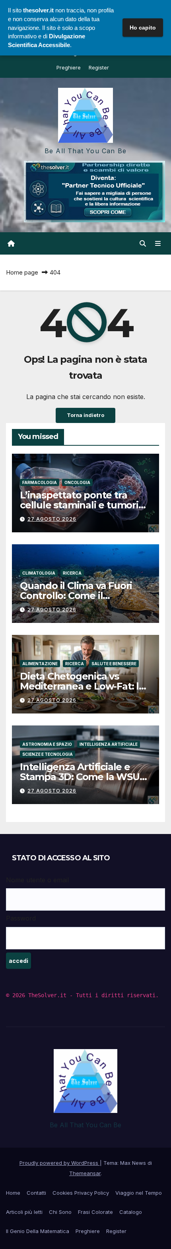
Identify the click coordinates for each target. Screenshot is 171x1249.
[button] (143, 243)
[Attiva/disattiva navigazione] (158, 243)
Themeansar (85, 1173)
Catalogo (130, 1212)
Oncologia (77, 482)
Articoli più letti (24, 1212)
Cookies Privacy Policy (80, 1193)
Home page (22, 272)
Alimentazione (40, 663)
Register (99, 67)
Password (21, 918)
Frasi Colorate (95, 1212)
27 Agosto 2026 (51, 519)
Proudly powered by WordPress (59, 1163)
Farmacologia (39, 482)
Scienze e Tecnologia (47, 754)
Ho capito (143, 27)
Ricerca (72, 573)
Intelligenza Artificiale (109, 744)
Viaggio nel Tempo (138, 1193)
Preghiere (68, 67)
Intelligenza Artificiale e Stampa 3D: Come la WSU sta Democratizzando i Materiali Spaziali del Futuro (84, 781)
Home (13, 1193)
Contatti (36, 1193)
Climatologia (38, 573)
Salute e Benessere (113, 663)
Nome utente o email (37, 880)
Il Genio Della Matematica (37, 1231)
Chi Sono (60, 1212)
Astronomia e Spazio (47, 744)
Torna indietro (85, 415)
